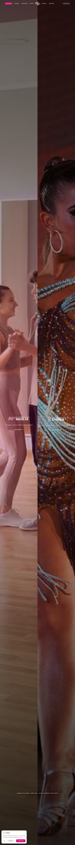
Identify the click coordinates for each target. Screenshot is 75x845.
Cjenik (31, 3)
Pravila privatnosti (18, 837)
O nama (44, 3)
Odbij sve (11, 840)
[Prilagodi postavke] (4, 840)
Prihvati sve (21, 840)
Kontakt (51, 3)
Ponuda (16, 3)
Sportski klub (66, 3)
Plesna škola (8, 3)
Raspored (25, 3)
